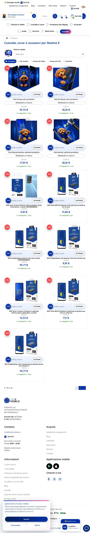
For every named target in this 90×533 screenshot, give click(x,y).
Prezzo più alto (55, 61)
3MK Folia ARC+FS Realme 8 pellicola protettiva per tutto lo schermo (66, 312)
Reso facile (53, 6)
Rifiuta (37, 525)
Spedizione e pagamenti (18, 6)
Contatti (72, 6)
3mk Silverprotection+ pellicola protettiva (23, 152)
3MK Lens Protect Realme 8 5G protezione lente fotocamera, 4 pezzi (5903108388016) (24, 206)
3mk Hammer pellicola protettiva (66, 152)
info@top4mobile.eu (12, 432)
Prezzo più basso (39, 61)
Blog (33, 6)
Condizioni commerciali (13, 481)
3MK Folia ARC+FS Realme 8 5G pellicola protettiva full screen (66, 206)
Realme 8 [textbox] (20, 54)
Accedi (76, 8)
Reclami (63, 6)
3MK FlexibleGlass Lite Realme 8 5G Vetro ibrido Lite (66, 258)
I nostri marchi (10, 464)
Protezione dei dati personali (16, 473)
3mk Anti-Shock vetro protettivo (66, 99)
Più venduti (24, 61)
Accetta (26, 519)
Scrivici (26, 2)
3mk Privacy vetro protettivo (24, 99)
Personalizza (15, 525)
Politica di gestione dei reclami (16, 477)
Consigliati (11, 61)
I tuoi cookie (9, 469)
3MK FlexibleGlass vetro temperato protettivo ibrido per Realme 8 (24, 365)
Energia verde (13, 2)
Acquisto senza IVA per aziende (17, 494)
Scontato (69, 61)
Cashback (42, 6)
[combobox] (50, 54)
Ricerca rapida (19, 49)
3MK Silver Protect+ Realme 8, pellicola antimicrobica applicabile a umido (24, 312)
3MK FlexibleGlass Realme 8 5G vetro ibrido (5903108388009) (24, 259)
